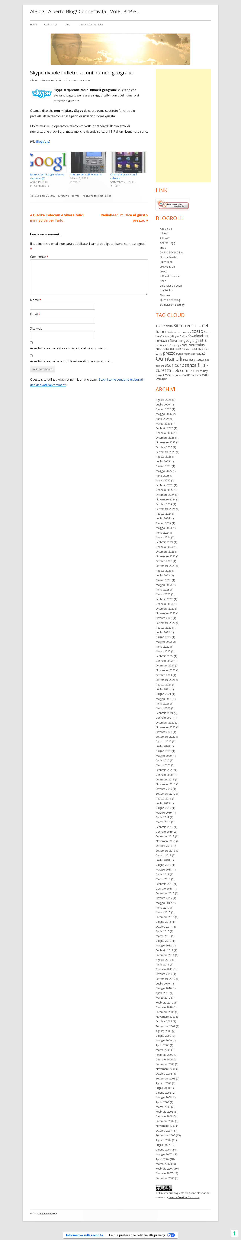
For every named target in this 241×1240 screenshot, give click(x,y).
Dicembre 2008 (165, 1064)
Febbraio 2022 (164, 656)
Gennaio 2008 (164, 1116)
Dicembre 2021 (165, 665)
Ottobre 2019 (164, 789)
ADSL (159, 326)
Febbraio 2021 (164, 713)
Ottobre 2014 (164, 926)
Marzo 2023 (163, 594)
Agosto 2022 (163, 627)
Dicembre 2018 (165, 836)
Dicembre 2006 (165, 1178)
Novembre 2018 (165, 841)
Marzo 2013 (163, 936)
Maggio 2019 (164, 812)
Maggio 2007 (164, 1154)
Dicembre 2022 (165, 608)
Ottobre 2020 (164, 732)
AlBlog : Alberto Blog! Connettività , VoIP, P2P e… (85, 11)
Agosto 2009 (163, 1031)
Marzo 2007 (163, 1164)
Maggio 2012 (164, 945)
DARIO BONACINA (171, 252)
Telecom (180, 370)
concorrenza (183, 332)
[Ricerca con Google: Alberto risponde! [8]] (48, 162)
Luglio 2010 (163, 983)
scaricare (174, 365)
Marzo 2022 (163, 651)
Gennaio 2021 (164, 717)
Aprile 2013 (162, 931)
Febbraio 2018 (164, 884)
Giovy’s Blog (167, 266)
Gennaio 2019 (164, 831)
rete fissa (189, 359)
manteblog (166, 290)
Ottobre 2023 (164, 561)
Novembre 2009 (165, 1016)
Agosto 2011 (163, 960)
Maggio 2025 (164, 471)
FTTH (180, 341)
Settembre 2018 (165, 850)
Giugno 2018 (163, 865)
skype (107, 195)
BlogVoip (42, 141)
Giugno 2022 (163, 637)
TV (167, 375)
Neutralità (162, 348)
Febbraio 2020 (164, 770)
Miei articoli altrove (91, 24)
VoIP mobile (192, 375)
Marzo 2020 (163, 765)
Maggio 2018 (164, 869)
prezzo (169, 353)
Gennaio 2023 (164, 604)
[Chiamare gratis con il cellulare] (128, 162)
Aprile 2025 (162, 475)
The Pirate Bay (198, 371)
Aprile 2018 (162, 874)
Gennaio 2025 (164, 490)
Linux (171, 345)
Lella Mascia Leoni (171, 285)
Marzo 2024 (163, 537)
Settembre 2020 (165, 736)
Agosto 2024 (163, 513)
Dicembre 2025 (165, 437)
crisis (163, 247)
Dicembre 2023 (165, 551)
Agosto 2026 (163, 400)
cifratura (171, 332)
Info (67, 24)
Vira (180, 375)
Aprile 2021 (162, 703)
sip (101, 195)
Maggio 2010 (164, 988)
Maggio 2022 (164, 641)
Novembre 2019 (165, 784)
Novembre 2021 (165, 670)
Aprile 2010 (162, 993)
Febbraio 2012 (164, 950)
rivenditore (92, 195)
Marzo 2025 (163, 480)
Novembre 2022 (165, 613)
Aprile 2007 (162, 1159)
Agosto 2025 (163, 456)
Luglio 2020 (163, 746)
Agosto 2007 (163, 1140)
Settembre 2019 (165, 793)
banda (168, 326)
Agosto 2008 (163, 1083)
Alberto (34, 80)
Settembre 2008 (165, 1078)
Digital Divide (179, 336)
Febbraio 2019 (164, 827)
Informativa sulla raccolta (84, 1235)
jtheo (163, 281)
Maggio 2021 (164, 699)
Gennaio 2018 (164, 888)
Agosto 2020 (163, 741)
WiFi (205, 375)
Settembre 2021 (165, 680)
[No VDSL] (173, 204)
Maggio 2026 (164, 414)
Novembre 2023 (165, 556)
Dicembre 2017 (165, 893)
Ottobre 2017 (164, 898)
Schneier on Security (172, 304)
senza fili (194, 365)
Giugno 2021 (163, 694)
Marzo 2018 (163, 879)
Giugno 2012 (163, 940)
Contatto (50, 24)
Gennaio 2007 (164, 1173)
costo (197, 331)
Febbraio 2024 (164, 542)
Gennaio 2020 (164, 774)
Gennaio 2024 (164, 547)
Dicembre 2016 (165, 917)
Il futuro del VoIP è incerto (86, 174)
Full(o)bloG (166, 262)
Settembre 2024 (165, 509)
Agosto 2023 (163, 570)
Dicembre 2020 (165, 722)
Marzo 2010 (163, 997)
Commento (39, 257)
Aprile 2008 (162, 1102)
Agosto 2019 (163, 798)
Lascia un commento (78, 80)
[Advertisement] (183, 125)
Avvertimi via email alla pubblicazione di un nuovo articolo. (71, 361)
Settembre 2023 (165, 566)
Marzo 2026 (163, 423)
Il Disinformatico (170, 276)
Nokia (178, 348)
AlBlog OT (166, 228)
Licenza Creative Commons (184, 1197)
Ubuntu (173, 375)
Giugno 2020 (163, 751)
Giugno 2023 (163, 580)
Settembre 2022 (165, 623)
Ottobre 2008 (164, 1073)
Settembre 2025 (165, 452)
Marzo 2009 (163, 1050)
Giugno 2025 (163, 466)
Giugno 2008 (163, 1092)
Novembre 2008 (165, 1069)
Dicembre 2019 (165, 779)
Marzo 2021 (163, 708)
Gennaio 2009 (164, 1059)
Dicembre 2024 (165, 494)
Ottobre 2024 (164, 504)
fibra (173, 340)
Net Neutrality (193, 345)
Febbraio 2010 (164, 1002)
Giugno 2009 (163, 1035)
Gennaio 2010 (164, 1007)
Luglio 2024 (163, 518)
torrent (160, 375)
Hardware (161, 345)
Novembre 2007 (165, 1126)
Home (33, 24)
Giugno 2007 (163, 1149)
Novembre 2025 (165, 442)
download (195, 336)
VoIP (77, 195)
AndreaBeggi (167, 243)
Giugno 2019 (163, 808)
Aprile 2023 (162, 589)
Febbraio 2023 (164, 599)
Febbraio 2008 (164, 1111)
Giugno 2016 (163, 921)
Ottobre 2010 (164, 974)
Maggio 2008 (164, 1097)
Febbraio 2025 (164, 485)
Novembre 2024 (165, 499)
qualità (200, 353)
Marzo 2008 (163, 1107)
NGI (172, 349)
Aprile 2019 (162, 817)
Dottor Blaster (169, 257)
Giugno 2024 (163, 523)
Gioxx (163, 271)
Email (35, 314)
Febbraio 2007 (164, 1168)
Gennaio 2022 (164, 660)
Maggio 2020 (164, 755)
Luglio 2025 (163, 461)
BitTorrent (183, 325)
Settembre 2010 (165, 979)
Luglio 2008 (163, 1088)
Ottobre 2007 (164, 1130)
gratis (201, 340)
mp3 (178, 345)
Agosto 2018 (163, 855)
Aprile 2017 (162, 907)
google (189, 340)
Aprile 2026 (162, 419)
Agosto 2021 (163, 684)
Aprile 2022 (162, 646)
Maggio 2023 (164, 585)
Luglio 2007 (163, 1145)
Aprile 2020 (162, 760)
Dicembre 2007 (165, 1121)
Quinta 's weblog (170, 300)
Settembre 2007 (165, 1135)
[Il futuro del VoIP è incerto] (88, 162)
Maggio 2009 (164, 1040)
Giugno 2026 (163, 409)
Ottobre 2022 (164, 618)
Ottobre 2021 (164, 675)
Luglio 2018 (163, 860)
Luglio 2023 (163, 575)
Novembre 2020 (165, 727)
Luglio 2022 (163, 632)
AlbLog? (164, 238)
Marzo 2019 (163, 822)
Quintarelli (169, 358)
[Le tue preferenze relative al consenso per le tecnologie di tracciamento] (234, 1233)
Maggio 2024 (164, 528)
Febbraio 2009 (164, 1054)
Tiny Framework (46, 1213)
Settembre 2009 (165, 1026)
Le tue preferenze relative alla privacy (137, 1235)
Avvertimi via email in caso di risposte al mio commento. (69, 348)
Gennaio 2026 (164, 433)
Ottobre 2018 (164, 846)
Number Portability (191, 349)
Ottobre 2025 (164, 447)
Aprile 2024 (162, 532)
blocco (197, 326)
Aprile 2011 (162, 964)
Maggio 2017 (164, 903)
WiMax (161, 379)
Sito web (36, 328)
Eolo (206, 336)
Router (200, 359)
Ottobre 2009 (164, 1021)
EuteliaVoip (162, 341)
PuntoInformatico (186, 353)
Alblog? (164, 233)
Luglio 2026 (163, 404)
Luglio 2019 (163, 803)
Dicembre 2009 (165, 1012)
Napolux (165, 295)
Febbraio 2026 (164, 428)
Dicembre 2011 (165, 955)
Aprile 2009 (162, 1045)
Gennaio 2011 (164, 969)
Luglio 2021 (163, 689)
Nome (35, 300)
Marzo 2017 (163, 912)
